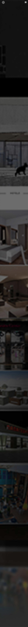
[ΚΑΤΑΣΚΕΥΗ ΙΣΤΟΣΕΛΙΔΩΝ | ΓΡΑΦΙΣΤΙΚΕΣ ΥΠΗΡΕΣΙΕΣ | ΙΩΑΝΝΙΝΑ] (3, 2)
